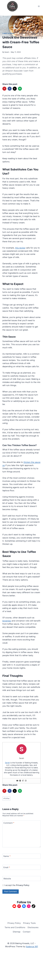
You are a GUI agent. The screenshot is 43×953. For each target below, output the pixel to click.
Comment (8, 823)
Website (7, 878)
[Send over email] (20, 89)
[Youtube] (17, 781)
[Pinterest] (20, 781)
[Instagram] (26, 781)
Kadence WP (32, 946)
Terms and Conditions (15, 927)
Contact (26, 932)
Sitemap (16, 932)
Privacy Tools (29, 923)
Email (6, 867)
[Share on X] (15, 89)
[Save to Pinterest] (4, 89)
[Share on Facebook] (10, 89)
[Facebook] (23, 781)
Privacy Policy (22, 885)
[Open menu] (39, 6)
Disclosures (33, 927)
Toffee (6, 798)
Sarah (7, 52)
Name (6, 856)
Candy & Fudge (8, 33)
